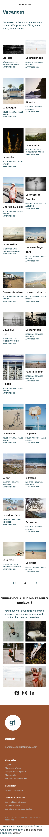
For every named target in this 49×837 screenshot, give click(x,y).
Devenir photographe (14, 790)
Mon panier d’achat (13, 768)
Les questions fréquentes (16, 771)
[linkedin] (32, 692)
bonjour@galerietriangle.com (21, 747)
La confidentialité (12, 805)
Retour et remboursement (16, 778)
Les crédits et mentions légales (18, 809)
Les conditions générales (15, 802)
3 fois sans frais (33, 829)
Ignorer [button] (17, 833)
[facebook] (17, 692)
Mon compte (10, 775)
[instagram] (24, 692)
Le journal (9, 764)
